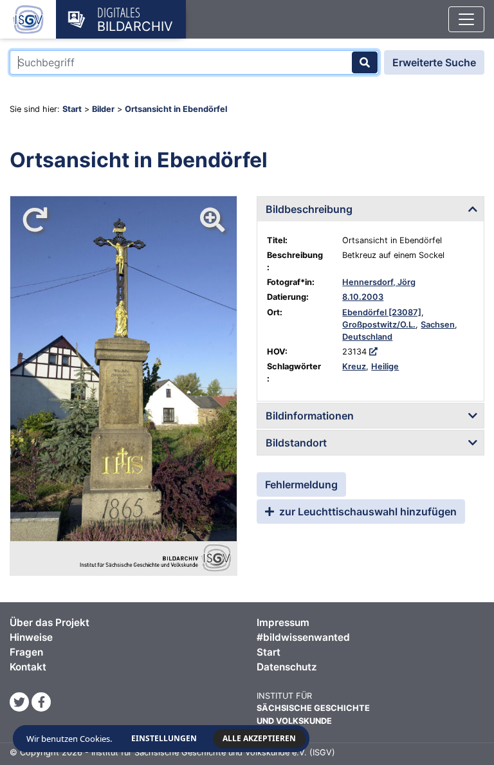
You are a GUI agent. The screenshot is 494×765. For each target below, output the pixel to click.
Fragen (26, 652)
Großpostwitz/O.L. (379, 324)
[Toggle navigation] (466, 19)
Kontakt (28, 667)
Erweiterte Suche (434, 62)
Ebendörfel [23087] (381, 312)
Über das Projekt (49, 622)
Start (72, 109)
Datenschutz (287, 667)
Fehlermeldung (301, 484)
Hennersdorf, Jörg (379, 282)
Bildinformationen (310, 415)
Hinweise (31, 637)
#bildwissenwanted (303, 637)
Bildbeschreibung (309, 209)
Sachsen (438, 324)
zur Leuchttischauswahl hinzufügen (367, 511)
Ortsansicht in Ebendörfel (176, 109)
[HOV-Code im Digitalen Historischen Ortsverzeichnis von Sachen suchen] (373, 351)
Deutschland (367, 337)
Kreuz (354, 366)
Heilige (385, 366)
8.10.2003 (362, 297)
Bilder (103, 109)
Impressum (283, 622)
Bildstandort (296, 442)
